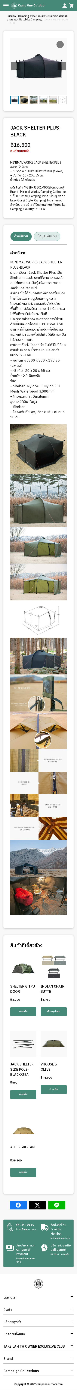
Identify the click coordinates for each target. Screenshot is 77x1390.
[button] (62, 66)
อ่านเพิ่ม (23, 1012)
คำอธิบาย (21, 236)
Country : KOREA (34, 209)
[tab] (21, 236)
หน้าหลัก (11, 16)
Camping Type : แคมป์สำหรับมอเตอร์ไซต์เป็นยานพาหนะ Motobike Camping (37, 18)
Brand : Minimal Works (24, 191)
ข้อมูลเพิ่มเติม (47, 236)
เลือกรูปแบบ (53, 1012)
